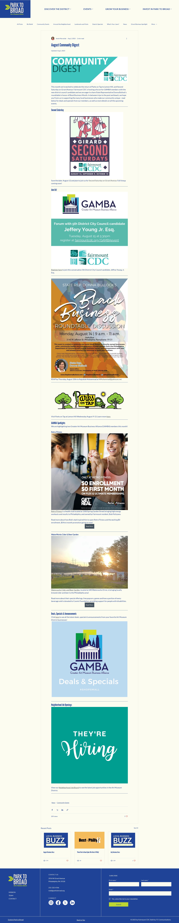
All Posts (20, 24)
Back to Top (81, 920)
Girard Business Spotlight (139, 24)
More (153, 24)
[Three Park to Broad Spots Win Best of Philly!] (90, 840)
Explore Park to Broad (16, 920)
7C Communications (163, 920)
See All (136, 828)
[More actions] (126, 38)
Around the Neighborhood (61, 24)
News (125, 24)
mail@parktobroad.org (56, 891)
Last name (145, 880)
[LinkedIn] (72, 902)
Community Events (43, 24)
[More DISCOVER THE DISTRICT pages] (70, 9)
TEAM (11, 895)
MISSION (12, 892)
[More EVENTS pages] (92, 9)
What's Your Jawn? (113, 24)
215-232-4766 (53, 888)
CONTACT (12, 899)
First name (113, 880)
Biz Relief (30, 24)
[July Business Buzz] (123, 840)
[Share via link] (67, 810)
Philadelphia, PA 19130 (56, 881)
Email (111, 889)
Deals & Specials (97, 24)
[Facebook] (58, 902)
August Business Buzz (48, 852)
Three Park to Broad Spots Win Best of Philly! (88, 852)
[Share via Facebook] (52, 810)
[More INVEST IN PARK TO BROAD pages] (171, 9)
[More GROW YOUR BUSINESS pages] (129, 9)
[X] (65, 902)
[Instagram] (51, 902)
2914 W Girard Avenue (56, 878)
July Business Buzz (115, 852)
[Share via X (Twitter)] (57, 810)
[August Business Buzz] (56, 840)
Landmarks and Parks (81, 24)
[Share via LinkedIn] (62, 810)
